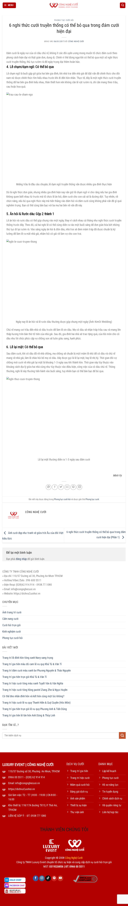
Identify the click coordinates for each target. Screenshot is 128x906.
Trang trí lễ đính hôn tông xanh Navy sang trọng (27, 657)
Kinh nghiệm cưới (11, 631)
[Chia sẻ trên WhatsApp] (48, 487)
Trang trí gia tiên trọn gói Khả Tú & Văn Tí (24, 676)
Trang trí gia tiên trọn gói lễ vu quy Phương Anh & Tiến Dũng (34, 709)
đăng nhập (21, 559)
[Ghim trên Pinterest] (73, 487)
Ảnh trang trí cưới (11, 612)
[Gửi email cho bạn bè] (67, 487)
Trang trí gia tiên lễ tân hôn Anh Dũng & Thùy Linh (28, 715)
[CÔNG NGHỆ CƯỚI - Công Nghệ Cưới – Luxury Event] (64, 5)
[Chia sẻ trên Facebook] (54, 487)
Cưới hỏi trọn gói (11, 625)
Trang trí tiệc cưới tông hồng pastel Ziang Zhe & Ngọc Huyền (34, 689)
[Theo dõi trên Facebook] (35, 878)
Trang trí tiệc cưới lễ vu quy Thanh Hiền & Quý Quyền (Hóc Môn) (36, 702)
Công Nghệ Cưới (76, 41)
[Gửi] (122, 735)
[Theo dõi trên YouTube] (60, 878)
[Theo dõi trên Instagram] (42, 878)
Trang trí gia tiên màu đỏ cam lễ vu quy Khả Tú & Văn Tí (32, 664)
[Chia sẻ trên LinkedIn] (79, 487)
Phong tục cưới (92, 499)
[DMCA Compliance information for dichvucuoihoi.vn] (85, 878)
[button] (9, 5)
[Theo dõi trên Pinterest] (54, 878)
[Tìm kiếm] (122, 5)
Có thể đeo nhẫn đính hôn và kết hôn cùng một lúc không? (33, 696)
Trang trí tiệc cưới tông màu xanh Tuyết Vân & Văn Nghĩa (32, 683)
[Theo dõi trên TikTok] (48, 878)
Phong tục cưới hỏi (64, 20)
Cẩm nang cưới (10, 618)
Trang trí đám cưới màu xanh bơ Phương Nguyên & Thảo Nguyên (36, 670)
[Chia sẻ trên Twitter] (61, 487)
